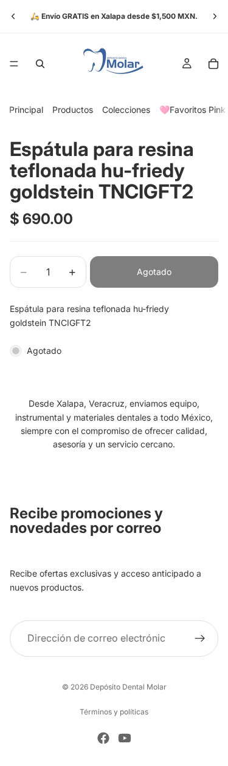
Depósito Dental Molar (128, 686)
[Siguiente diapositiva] (214, 16)
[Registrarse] (200, 638)
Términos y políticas (114, 711)
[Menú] (14, 64)
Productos (72, 109)
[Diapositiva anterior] (13, 16)
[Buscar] (40, 63)
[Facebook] (103, 738)
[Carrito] (213, 63)
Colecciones (126, 109)
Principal (26, 109)
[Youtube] (124, 738)
